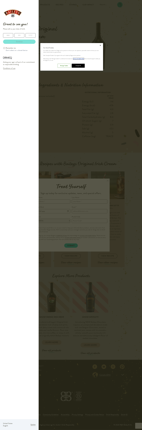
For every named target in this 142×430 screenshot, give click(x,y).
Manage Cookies (64, 65)
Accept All (78, 65)
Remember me (11, 48)
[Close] (100, 45)
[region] (71, 57)
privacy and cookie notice (78, 58)
